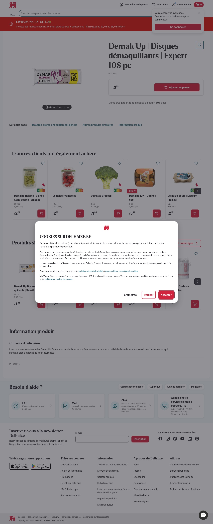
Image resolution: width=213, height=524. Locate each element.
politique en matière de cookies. (59, 279)
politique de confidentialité (91, 271)
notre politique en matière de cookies (121, 271)
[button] (203, 515)
